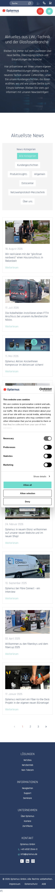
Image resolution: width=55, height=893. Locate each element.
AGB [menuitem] (44, 884)
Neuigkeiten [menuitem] (27, 788)
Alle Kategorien (27, 156)
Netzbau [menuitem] (28, 760)
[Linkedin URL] (27, 861)
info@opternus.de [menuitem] (29, 854)
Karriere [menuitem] (27, 821)
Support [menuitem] (27, 793)
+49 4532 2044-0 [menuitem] (29, 849)
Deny (27, 501)
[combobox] (21, 3)
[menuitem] (39, 3)
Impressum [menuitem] (14, 884)
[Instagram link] (33, 861)
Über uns (27, 201)
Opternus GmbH (18, 879)
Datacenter (27, 183)
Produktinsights (18, 174)
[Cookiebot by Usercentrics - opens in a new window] (39, 389)
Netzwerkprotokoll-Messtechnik (27, 192)
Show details (39, 476)
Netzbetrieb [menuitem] (27, 765)
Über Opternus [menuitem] (27, 816)
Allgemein (39, 174)
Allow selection (27, 493)
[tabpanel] (27, 64)
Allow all (27, 485)
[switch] (48, 447)
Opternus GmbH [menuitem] (27, 844)
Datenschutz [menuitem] (31, 884)
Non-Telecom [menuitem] (27, 770)
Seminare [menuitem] (27, 798)
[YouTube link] (22, 861)
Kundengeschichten (27, 165)
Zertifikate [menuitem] (27, 826)
